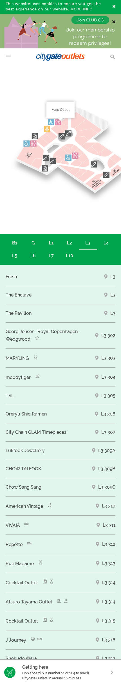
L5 (14, 255)
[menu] (8, 56)
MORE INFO (81, 9)
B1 (14, 243)
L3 (87, 243)
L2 (69, 243)
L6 (33, 255)
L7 (51, 255)
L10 (69, 255)
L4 (106, 243)
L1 (51, 243)
